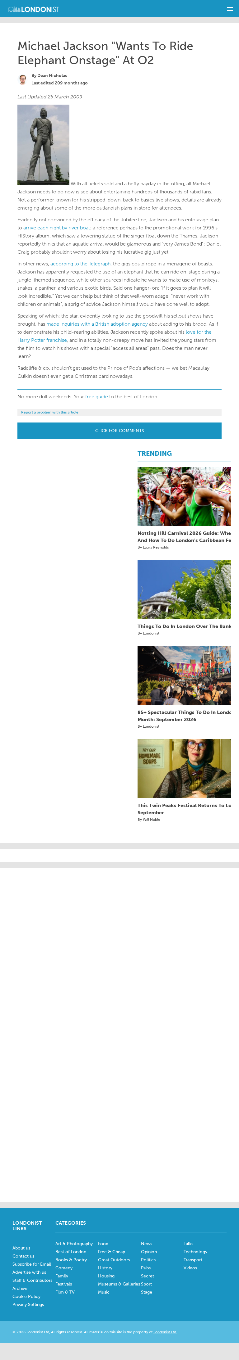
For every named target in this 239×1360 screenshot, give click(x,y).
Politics (148, 1260)
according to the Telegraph (80, 264)
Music (104, 1292)
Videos (190, 1268)
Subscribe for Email (31, 1264)
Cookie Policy (26, 1296)
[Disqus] (119, 1112)
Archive (19, 1288)
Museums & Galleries (119, 1284)
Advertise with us (29, 1272)
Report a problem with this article (49, 412)
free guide (96, 397)
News (146, 1243)
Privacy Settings (28, 1304)
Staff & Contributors (32, 1280)
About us (21, 1248)
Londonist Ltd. (165, 1332)
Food (103, 1243)
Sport (146, 1284)
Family (61, 1276)
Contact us (23, 1256)
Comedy (64, 1268)
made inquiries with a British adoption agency (97, 324)
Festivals (63, 1284)
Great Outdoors (114, 1260)
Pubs (146, 1268)
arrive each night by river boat (56, 228)
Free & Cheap (111, 1251)
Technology (195, 1251)
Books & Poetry (71, 1260)
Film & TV (65, 1292)
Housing (106, 1276)
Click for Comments (119, 430)
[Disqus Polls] (119, 951)
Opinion (149, 1251)
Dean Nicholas (52, 75)
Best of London (70, 1251)
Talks (188, 1243)
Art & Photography (74, 1243)
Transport (193, 1260)
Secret (147, 1276)
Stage (146, 1292)
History (105, 1268)
